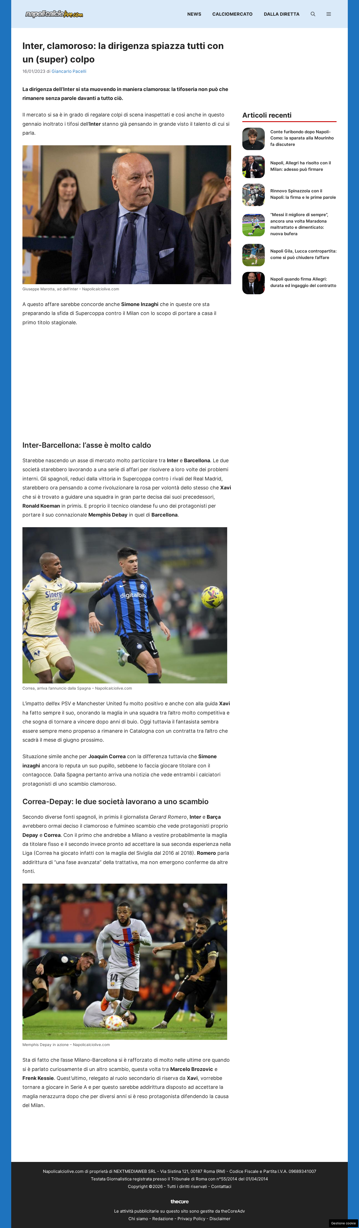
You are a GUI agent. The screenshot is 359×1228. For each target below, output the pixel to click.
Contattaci (221, 1186)
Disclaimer (220, 1218)
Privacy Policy (191, 1218)
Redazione (162, 1218)
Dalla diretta (282, 14)
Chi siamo (138, 1218)
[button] (313, 14)
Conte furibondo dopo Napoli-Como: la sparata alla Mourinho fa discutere (302, 138)
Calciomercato (232, 14)
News (194, 14)
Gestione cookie (343, 1223)
